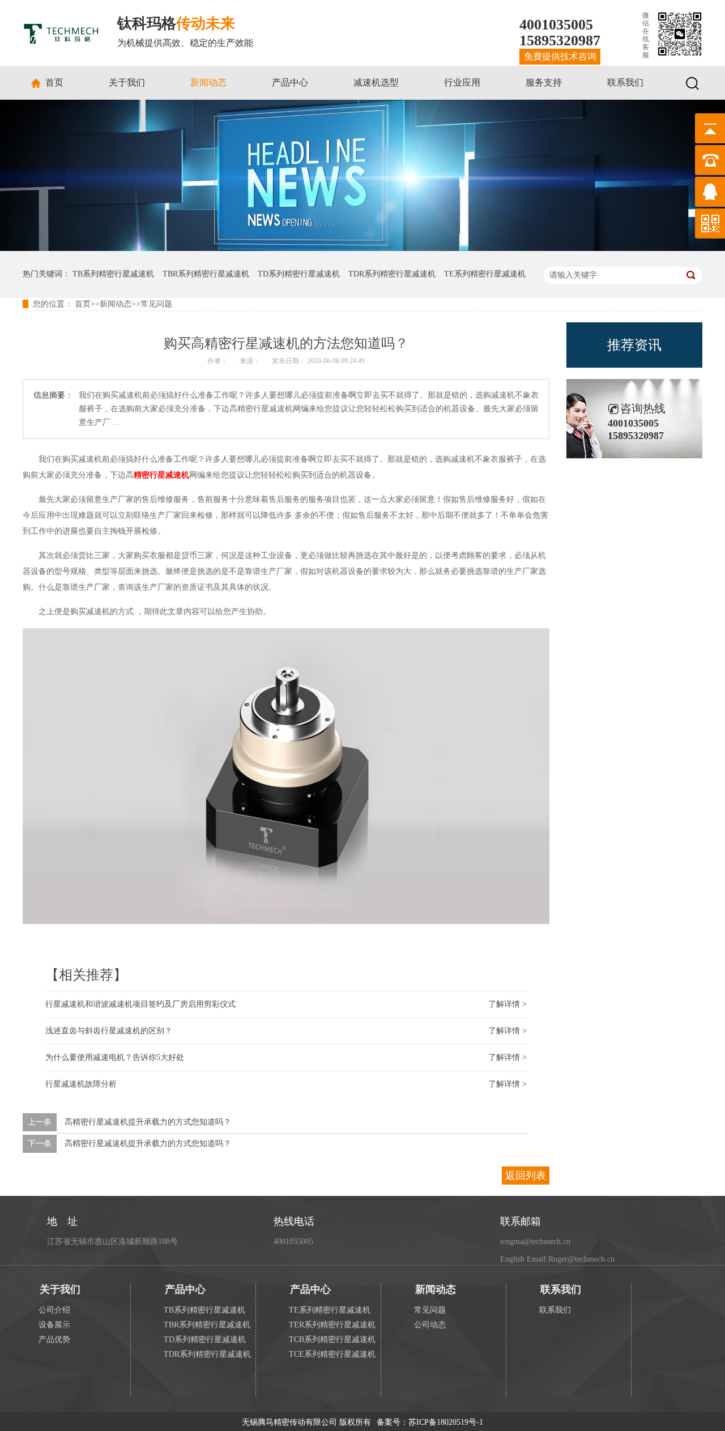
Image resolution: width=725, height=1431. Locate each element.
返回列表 (525, 1175)
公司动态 (430, 1325)
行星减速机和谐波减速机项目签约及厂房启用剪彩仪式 (140, 1004)
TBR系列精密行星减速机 (206, 274)
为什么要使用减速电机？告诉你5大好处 (114, 1057)
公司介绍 (54, 1310)
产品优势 (54, 1339)
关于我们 (127, 82)
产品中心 (290, 82)
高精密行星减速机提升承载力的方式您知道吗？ (148, 1122)
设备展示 (54, 1325)
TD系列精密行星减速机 (299, 274)
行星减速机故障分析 (81, 1084)
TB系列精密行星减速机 (113, 274)
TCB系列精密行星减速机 (332, 1339)
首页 (54, 82)
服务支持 (544, 82)
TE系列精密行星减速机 (485, 274)
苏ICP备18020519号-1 (445, 1422)
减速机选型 (376, 82)
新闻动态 (208, 82)
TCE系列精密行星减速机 (332, 1354)
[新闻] (362, 248)
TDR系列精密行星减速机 (392, 274)
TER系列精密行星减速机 (332, 1325)
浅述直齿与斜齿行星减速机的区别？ (108, 1031)
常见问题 (156, 304)
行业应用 (462, 82)
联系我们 (625, 82)
